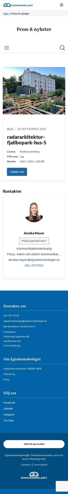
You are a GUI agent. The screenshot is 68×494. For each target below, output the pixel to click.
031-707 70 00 (11, 315)
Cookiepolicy (26, 465)
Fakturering (9, 374)
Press (6, 379)
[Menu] (60, 5)
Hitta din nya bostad (34, 444)
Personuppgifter (40, 465)
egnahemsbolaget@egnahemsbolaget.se (25, 321)
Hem (6, 13)
